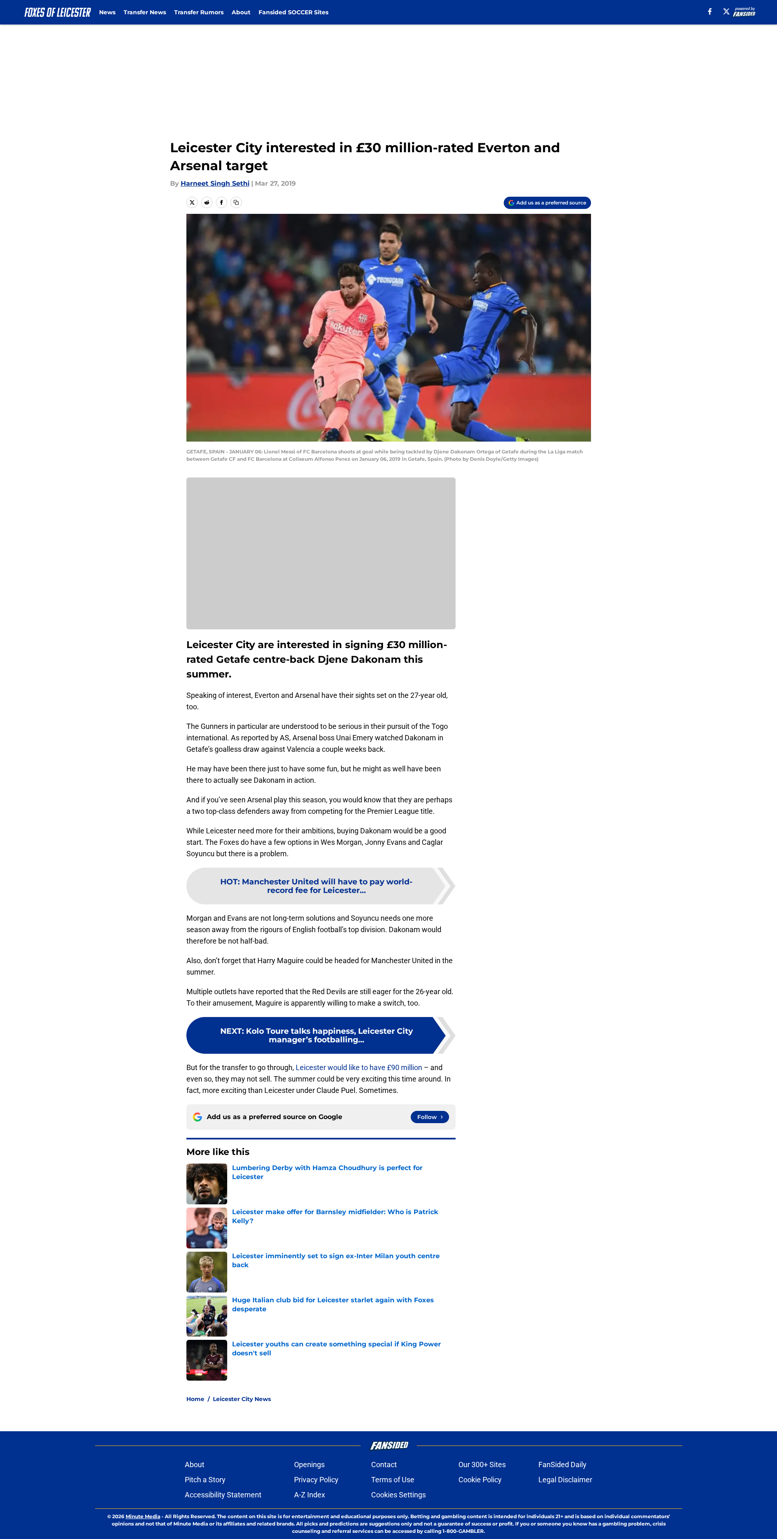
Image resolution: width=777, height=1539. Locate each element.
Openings (309, 1464)
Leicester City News (242, 1399)
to (364, 1067)
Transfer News (145, 12)
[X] (726, 11)
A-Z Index (309, 1494)
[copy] (236, 202)
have (377, 1067)
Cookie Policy (480, 1479)
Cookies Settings (398, 1494)
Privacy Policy (316, 1479)
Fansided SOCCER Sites (293, 12)
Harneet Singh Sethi (215, 183)
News (107, 12)
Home (195, 1399)
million (411, 1067)
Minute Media (143, 1516)
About (241, 12)
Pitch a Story (205, 1479)
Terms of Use (392, 1479)
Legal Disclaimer (565, 1479)
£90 (393, 1067)
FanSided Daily (562, 1464)
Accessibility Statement (223, 1494)
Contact (384, 1464)
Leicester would (321, 1067)
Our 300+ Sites (482, 1464)
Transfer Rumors (199, 12)
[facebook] (710, 11)
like (354, 1067)
